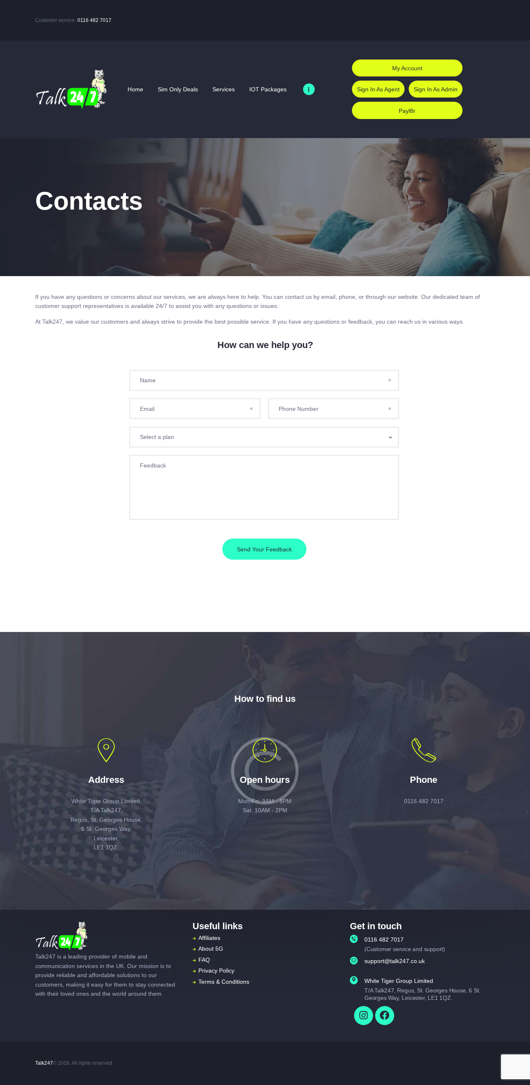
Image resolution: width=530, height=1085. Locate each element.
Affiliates (209, 938)
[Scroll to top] (511, 1067)
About (206, 948)
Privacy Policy (216, 970)
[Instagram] (363, 1015)
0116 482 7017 (94, 20)
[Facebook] (384, 1015)
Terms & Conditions (223, 981)
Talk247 (44, 1063)
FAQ (204, 959)
